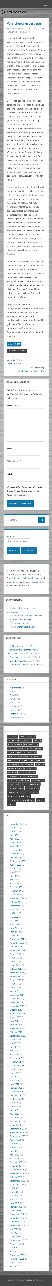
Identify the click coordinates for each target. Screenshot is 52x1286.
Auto (12, 691)
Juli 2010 (14, 1102)
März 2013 (14, 1021)
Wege (40, 800)
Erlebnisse (12, 351)
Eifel (11, 749)
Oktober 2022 (16, 902)
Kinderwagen (26, 619)
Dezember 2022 (17, 894)
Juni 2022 (14, 916)
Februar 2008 (16, 1206)
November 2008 (17, 1173)
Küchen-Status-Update (26, 626)
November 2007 (17, 1218)
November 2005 (17, 1258)
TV (22, 792)
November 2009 (17, 1132)
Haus (12, 702)
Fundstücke (25, 756)
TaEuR (24, 784)
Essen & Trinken (16, 753)
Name (10, 448)
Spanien (13, 784)
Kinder (39, 760)
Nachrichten (15, 768)
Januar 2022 (15, 935)
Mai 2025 (14, 835)
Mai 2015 (14, 991)
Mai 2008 (14, 1195)
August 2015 (15, 980)
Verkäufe (24, 796)
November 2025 (17, 824)
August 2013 (15, 1017)
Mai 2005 (14, 1266)
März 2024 (14, 846)
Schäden (24, 780)
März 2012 (14, 1054)
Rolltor (13, 646)
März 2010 (14, 1117)
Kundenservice (15, 764)
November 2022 (17, 898)
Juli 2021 (14, 957)
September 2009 (17, 1136)
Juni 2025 (14, 831)
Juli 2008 (14, 1188)
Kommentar (13, 405)
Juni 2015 (14, 987)
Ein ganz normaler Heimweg (29, 615)
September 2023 (17, 861)
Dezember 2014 (17, 995)
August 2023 (15, 864)
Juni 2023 (14, 872)
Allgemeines (14, 344)
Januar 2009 (15, 1166)
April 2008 (14, 1199)
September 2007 (17, 1225)
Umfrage (32, 792)
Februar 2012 (16, 1058)
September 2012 (17, 1035)
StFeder (35, 28)
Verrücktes (14, 800)
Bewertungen (24, 741)
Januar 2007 (15, 1236)
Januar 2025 (15, 842)
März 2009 (14, 1158)
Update (12, 796)
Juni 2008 (14, 1192)
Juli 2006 (14, 1247)
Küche (29, 764)
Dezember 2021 (17, 939)
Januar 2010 (15, 1125)
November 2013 (17, 1006)
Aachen (12, 737)
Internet (27, 760)
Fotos (12, 756)
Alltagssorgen (27, 737)
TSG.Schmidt (32, 788)
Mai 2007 (14, 1232)
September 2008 (17, 1180)
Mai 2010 (14, 1110)
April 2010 (14, 1113)
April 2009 (14, 1154)
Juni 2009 (14, 1147)
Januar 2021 (15, 965)
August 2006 (15, 1244)
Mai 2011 (14, 1076)
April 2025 (14, 838)
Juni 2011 (14, 1073)
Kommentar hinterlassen (18, 32)
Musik (39, 764)
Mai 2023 (14, 876)
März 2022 (14, 928)
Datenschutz (15, 745)
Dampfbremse (16, 661)
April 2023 (14, 879)
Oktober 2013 (16, 1009)
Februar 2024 (16, 850)
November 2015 (17, 972)
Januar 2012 (15, 1061)
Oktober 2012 (16, 1032)
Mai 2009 (14, 1151)
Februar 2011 (16, 1087)
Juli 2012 (14, 1039)
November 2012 (17, 1028)
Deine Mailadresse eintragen (27, 578)
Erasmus (22, 749)
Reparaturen (30, 776)
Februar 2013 (16, 1024)
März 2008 (14, 1203)
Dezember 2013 (17, 1002)
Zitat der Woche (17, 717)
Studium (14, 706)
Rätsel (12, 780)
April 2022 (14, 924)
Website (10, 474)
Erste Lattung (16, 657)
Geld (37, 756)
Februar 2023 (16, 887)
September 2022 (17, 905)
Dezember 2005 (17, 1255)
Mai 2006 (14, 1251)
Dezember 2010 (17, 1091)
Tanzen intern (16, 713)
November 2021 (17, 943)
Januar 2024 (15, 853)
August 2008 (15, 1184)
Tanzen (13, 710)
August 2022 (15, 909)
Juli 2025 (14, 827)
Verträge (28, 800)
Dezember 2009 (17, 1128)
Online (12, 772)
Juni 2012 (14, 1043)
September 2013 (17, 1013)
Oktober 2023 (16, 857)
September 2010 (17, 1099)
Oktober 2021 (16, 946)
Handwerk (14, 760)
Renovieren (14, 776)
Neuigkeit (30, 768)
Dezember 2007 (17, 1214)
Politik (30, 772)
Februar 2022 (16, 931)
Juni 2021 (14, 961)
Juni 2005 (14, 1262)
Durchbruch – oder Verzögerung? (25, 664)
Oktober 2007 (16, 1221)
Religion (22, 351)
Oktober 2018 (16, 969)
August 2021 (15, 954)
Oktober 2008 (16, 1177)
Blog (12, 695)
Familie (13, 698)
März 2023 (14, 883)
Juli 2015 (14, 983)
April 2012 (14, 1050)
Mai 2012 (14, 1047)
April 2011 (14, 1080)
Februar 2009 (16, 1162)
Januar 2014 (15, 998)
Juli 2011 (14, 1069)
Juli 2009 (14, 1143)
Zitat (11, 804)
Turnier (13, 792)
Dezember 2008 (17, 1169)
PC (21, 772)
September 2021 (17, 950)
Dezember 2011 (17, 1065)
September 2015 (17, 976)
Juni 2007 (14, 1229)
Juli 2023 (14, 868)
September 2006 (17, 1240)
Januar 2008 (15, 1210)
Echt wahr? (31, 745)
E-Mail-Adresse (14, 461)
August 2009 (15, 1140)
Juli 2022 (14, 913)
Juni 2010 (14, 1106)
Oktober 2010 (16, 1095)
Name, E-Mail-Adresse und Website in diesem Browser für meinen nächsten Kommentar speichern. (24, 491)
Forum (31, 753)
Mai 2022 (14, 920)
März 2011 (14, 1084)
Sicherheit (37, 780)
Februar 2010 (16, 1121)
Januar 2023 (15, 890)
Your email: (12, 536)
